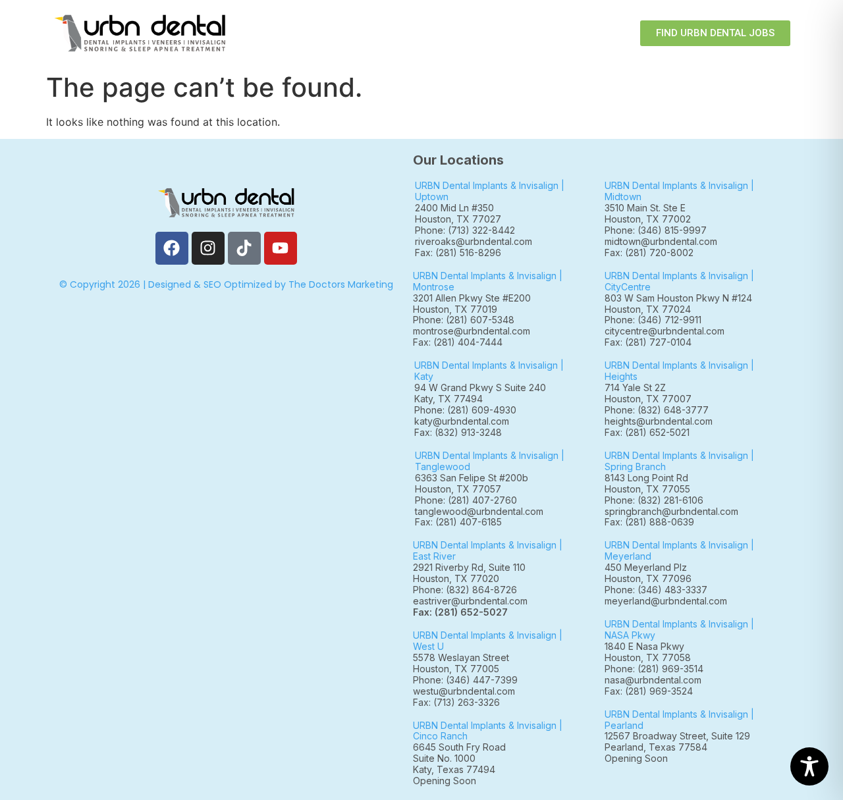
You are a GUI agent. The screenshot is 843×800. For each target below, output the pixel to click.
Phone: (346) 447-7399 (465, 679)
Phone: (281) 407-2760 (466, 500)
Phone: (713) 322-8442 (465, 230)
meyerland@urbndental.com (666, 600)
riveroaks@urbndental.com (473, 241)
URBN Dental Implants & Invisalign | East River (487, 550)
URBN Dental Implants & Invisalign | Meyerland (679, 550)
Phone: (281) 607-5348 (466, 319)
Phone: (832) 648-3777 (659, 409)
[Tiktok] (244, 248)
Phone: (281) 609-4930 (465, 409)
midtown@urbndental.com (661, 241)
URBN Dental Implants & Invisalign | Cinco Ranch (487, 731)
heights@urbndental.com (659, 421)
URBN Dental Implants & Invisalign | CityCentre (679, 281)
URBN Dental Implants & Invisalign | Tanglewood (489, 461)
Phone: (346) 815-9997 (661, 230)
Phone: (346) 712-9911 (653, 319)
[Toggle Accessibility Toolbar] (809, 766)
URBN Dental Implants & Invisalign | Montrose (487, 281)
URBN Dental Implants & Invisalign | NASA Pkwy (679, 629)
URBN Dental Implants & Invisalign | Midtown (679, 191)
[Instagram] (208, 248)
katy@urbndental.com (461, 421)
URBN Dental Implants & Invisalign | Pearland (679, 719)
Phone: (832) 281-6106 (654, 500)
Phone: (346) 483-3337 (656, 589)
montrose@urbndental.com (471, 330)
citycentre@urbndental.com (664, 330)
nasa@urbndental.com (653, 679)
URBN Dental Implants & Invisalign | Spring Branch (679, 461)
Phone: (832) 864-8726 (467, 589)
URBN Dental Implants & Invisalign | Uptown (489, 191)
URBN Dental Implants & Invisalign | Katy (489, 371)
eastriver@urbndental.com (470, 600)
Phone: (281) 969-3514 (654, 668)
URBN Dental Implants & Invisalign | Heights (679, 371)
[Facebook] (171, 248)
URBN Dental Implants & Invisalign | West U (487, 640)
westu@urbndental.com (464, 691)
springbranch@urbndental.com (671, 511)
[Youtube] (280, 248)
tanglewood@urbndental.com (479, 511)
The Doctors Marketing (340, 284)
